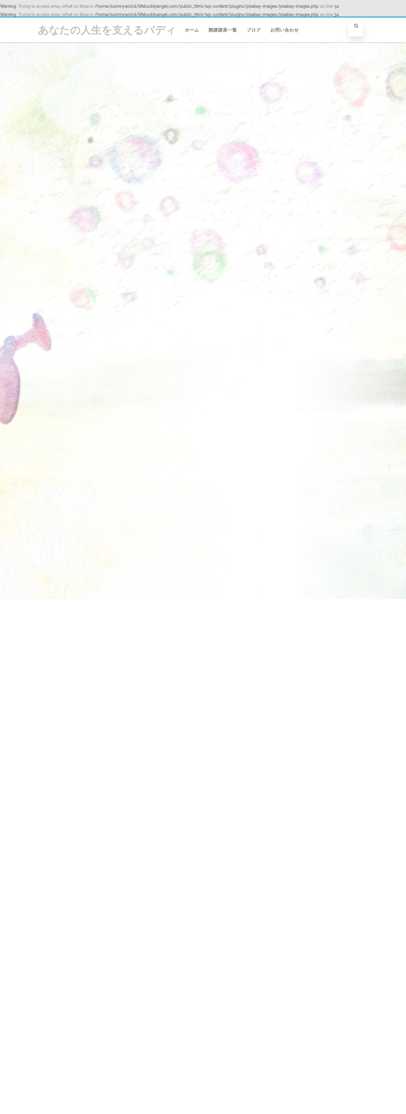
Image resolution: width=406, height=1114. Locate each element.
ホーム (192, 30)
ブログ (254, 30)
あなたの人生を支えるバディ (107, 29)
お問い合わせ (284, 30)
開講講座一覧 (223, 30)
